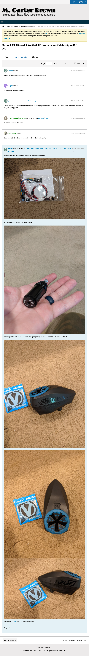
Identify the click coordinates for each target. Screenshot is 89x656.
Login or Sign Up (77, 2)
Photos (35, 57)
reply (34, 101)
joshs (10, 70)
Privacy (72, 640)
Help (65, 640)
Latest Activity (21, 57)
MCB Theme (9, 640)
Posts (7, 57)
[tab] (7, 57)
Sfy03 (10, 86)
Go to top (81, 640)
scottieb (28, 101)
